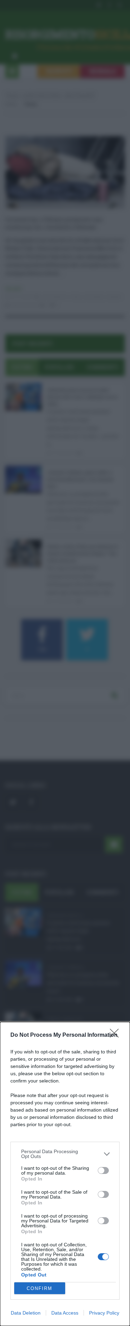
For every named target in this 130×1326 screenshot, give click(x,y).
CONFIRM (39, 1288)
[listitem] (65, 1154)
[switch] (103, 1170)
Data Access (64, 1313)
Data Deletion (26, 1313)
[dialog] (65, 1174)
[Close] (116, 1035)
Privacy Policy (104, 1313)
